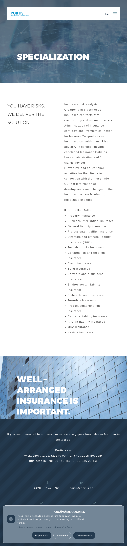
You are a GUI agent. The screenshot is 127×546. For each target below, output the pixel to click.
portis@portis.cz (81, 488)
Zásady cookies (26, 527)
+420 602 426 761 (47, 488)
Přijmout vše (41, 535)
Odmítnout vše (84, 535)
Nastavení (62, 535)
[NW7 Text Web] (19, 13)
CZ (107, 13)
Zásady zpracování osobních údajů (54, 527)
